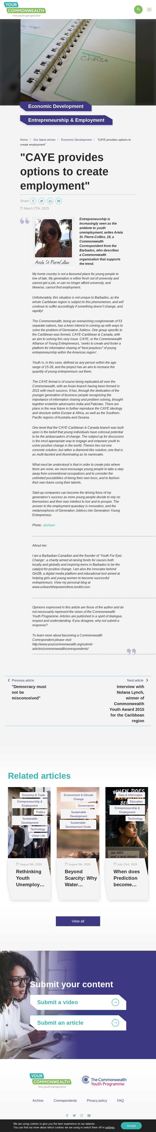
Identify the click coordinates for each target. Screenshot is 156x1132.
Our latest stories (44, 139)
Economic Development (76, 139)
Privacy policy (97, 1100)
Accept (131, 1125)
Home (24, 139)
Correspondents (65, 1100)
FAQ (120, 1100)
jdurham (49, 525)
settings (110, 1127)
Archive (37, 1100)
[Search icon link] (138, 9)
